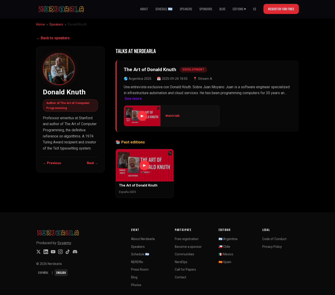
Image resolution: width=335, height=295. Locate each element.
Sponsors (205, 9)
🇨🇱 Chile (224, 246)
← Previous (52, 163)
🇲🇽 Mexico (226, 254)
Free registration (186, 239)
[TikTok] (67, 251)
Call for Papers (185, 269)
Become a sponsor (188, 246)
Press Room (140, 269)
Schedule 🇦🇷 (164, 9)
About (144, 9)
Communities (184, 254)
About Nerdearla (143, 239)
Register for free (281, 9)
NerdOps (181, 262)
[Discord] (75, 251)
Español (43, 272)
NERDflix (137, 262)
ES (254, 9)
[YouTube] (53, 251)
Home (40, 24)
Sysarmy (64, 243)
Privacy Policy (272, 246)
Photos (136, 285)
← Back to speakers (53, 38)
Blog (222, 9)
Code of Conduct (274, 239)
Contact (180, 277)
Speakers (186, 9)
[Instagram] (60, 251)
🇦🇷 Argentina (228, 239)
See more (133, 98)
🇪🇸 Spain (225, 262)
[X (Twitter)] (38, 251)
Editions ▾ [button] (239, 9)
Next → (92, 163)
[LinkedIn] (46, 251)
